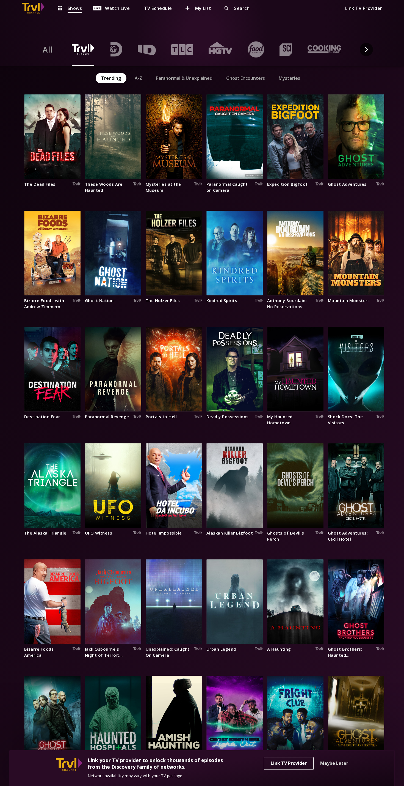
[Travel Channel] (36, 8)
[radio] (47, 49)
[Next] (366, 49)
